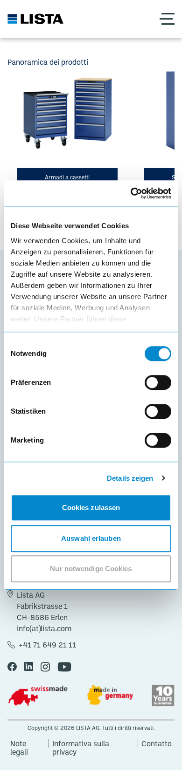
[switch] (158, 382)
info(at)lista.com (44, 628)
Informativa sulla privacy (80, 743)
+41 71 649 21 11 (47, 644)
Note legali (19, 743)
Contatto (156, 743)
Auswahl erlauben (91, 538)
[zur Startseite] (35, 19)
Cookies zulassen (91, 507)
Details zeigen (130, 478)
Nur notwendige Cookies (91, 568)
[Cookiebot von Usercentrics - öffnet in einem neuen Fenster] (131, 193)
